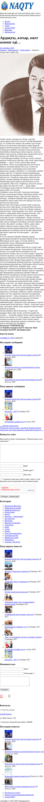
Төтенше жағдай (11, 536)
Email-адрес (29, 470)
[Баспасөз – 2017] (8, 409)
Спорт (7, 529)
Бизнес (7, 531)
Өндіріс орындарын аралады (16, 592)
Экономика (9, 540)
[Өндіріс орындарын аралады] (8, 590)
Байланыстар (10, 32)
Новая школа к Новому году (16, 627)
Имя (26, 466)
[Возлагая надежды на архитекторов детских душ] (8, 365)
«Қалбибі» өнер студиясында (16, 582)
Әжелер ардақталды (9, 426)
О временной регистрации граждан (19, 614)
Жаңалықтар (10, 24)
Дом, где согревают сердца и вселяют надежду (23, 637)
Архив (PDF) (10, 28)
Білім (7, 527)
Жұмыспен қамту (12, 538)
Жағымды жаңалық (12, 523)
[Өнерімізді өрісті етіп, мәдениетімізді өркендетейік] (8, 600)
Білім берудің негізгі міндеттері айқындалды (22, 380)
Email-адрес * (29, 673)
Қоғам (7, 514)
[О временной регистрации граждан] (8, 612)
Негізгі (7, 21)
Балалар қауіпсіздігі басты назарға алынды (22, 355)
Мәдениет (9, 521)
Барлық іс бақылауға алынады (17, 571)
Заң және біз (10, 519)
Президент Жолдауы (13, 506)
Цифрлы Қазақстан (12, 510)
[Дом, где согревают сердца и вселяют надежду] (8, 635)
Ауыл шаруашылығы (13, 533)
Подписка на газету (12, 793)
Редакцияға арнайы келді (15, 422)
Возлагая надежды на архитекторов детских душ (24, 752)
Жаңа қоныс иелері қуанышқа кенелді (20, 787)
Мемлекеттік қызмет (13, 508)
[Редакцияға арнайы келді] (8, 420)
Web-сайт (27, 475)
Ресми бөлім (10, 512)
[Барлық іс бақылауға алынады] (8, 569)
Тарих (7, 26)
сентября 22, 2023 (7, 338)
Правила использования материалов (19, 795)
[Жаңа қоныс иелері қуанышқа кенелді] (8, 784)
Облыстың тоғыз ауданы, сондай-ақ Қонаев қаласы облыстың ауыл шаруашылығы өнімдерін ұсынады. (22, 429)
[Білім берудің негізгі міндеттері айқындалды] (8, 378)
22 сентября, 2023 (7, 48)
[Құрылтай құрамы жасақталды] (8, 774)
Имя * (26, 669)
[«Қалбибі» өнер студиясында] (8, 580)
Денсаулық (9, 525)
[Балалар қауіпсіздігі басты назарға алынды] (8, 353)
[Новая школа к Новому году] (8, 625)
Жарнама (8, 30)
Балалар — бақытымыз (14, 516)
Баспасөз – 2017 (11, 411)
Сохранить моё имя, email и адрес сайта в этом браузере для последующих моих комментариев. (20, 480)
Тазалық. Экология (12, 542)
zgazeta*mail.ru (6, 714)
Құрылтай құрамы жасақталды (17, 776)
